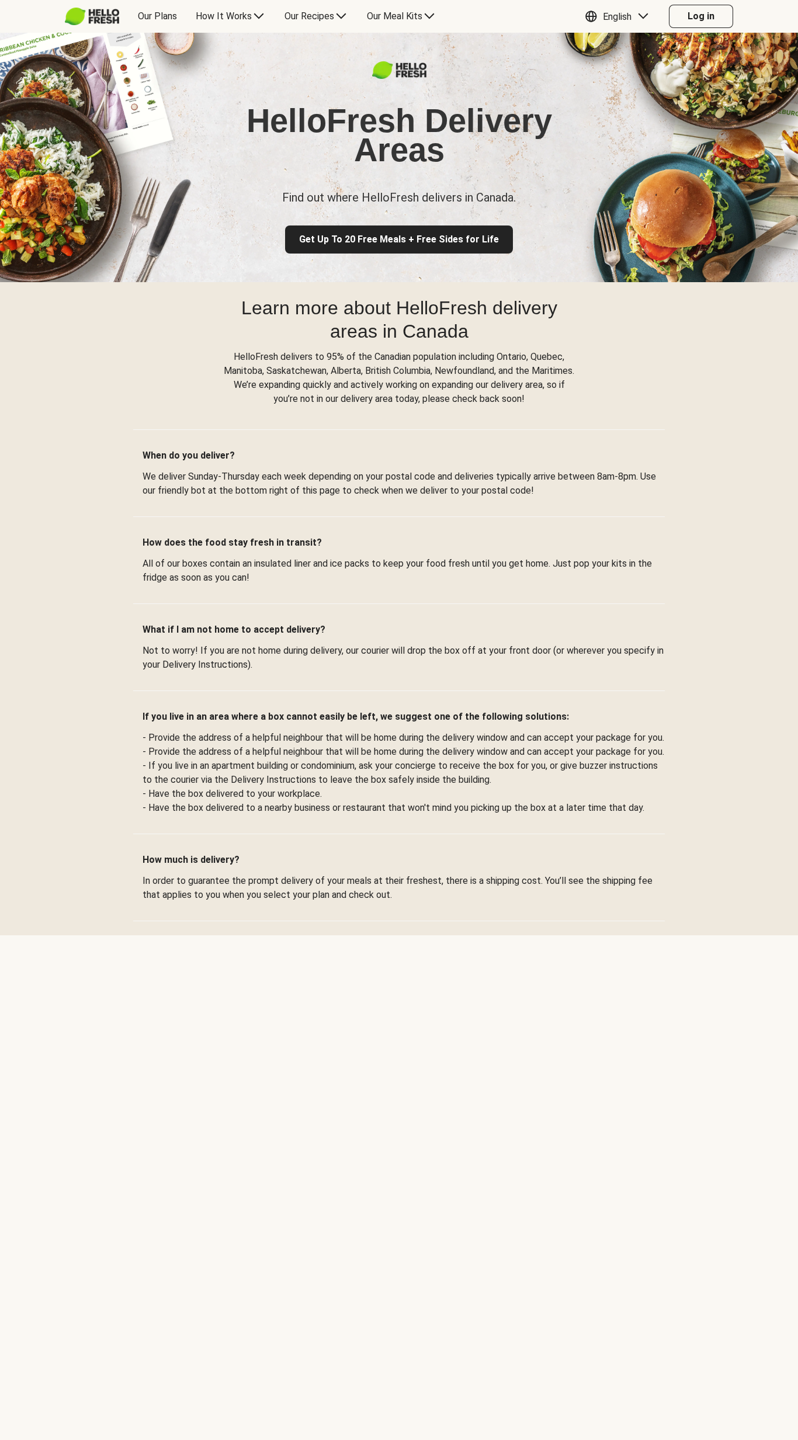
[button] (620, 16)
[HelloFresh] (92, 16)
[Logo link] (399, 76)
